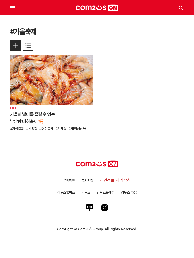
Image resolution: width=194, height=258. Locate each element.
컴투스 (85, 192)
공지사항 (87, 181)
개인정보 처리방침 (115, 180)
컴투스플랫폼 (105, 192)
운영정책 (69, 181)
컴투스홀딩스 (66, 192)
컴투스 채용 (129, 192)
